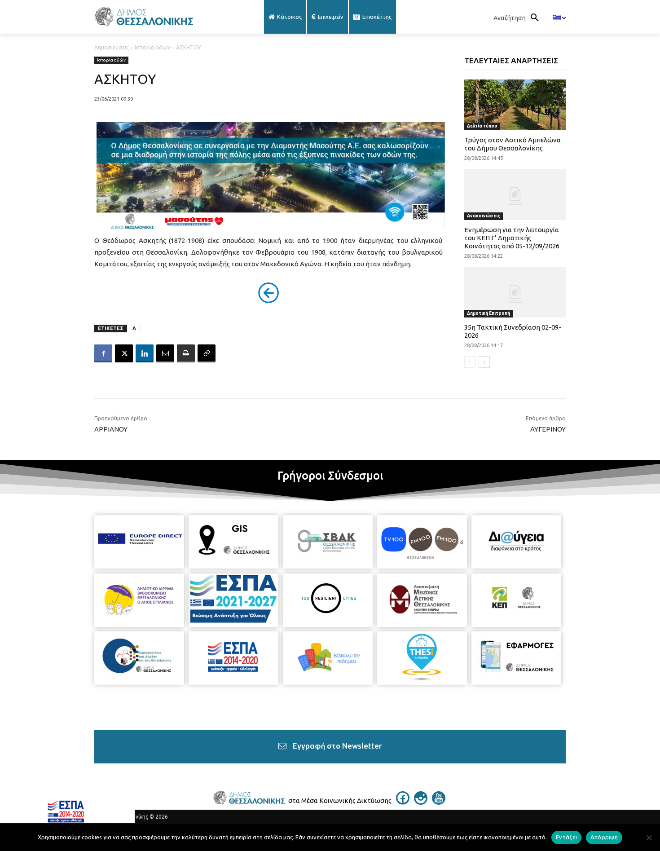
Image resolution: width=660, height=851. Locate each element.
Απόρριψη (604, 837)
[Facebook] (103, 353)
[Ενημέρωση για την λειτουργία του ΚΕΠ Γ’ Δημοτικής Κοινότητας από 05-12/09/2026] (515, 194)
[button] (518, 18)
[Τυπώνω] (186, 353)
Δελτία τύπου (482, 125)
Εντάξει (566, 837)
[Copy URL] (207, 353)
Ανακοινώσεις (483, 215)
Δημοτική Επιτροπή (488, 313)
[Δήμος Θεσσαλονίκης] (165, 16)
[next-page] (484, 362)
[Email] (165, 353)
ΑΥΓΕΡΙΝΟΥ (548, 429)
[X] (124, 353)
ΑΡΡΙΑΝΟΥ (111, 429)
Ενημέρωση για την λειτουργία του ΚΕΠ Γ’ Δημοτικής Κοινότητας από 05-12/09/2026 (511, 238)
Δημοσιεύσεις (111, 47)
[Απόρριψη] (648, 837)
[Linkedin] (145, 353)
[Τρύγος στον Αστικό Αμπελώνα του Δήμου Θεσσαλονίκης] (515, 104)
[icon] (403, 802)
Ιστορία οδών (152, 47)
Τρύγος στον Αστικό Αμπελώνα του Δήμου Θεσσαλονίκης (512, 144)
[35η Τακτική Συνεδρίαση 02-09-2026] (515, 292)
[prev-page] (469, 362)
